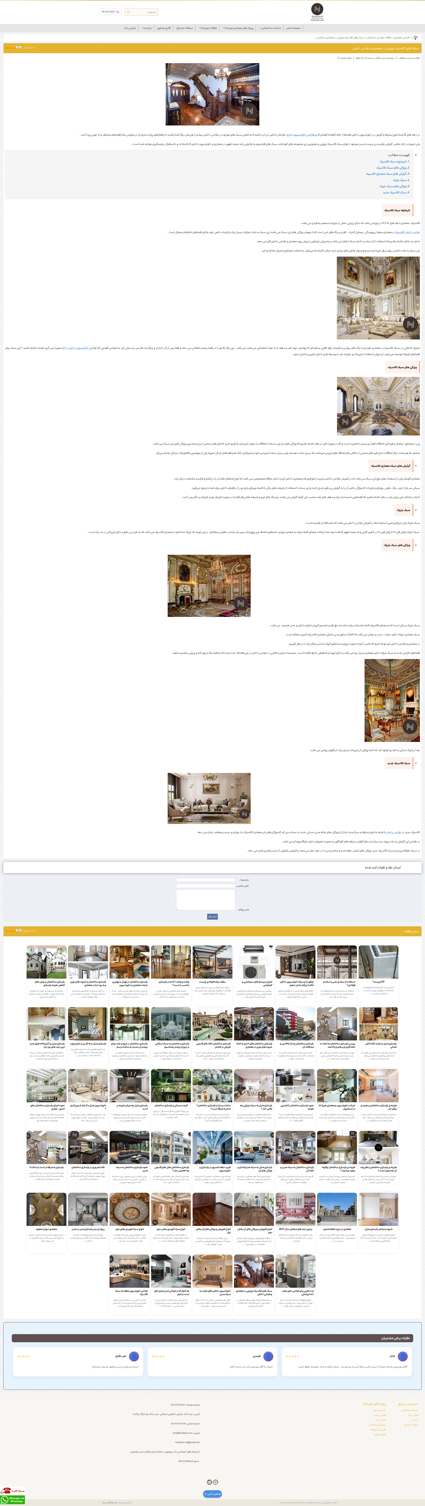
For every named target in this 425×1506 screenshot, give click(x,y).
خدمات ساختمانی (271, 28)
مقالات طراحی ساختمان (379, 37)
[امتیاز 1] (6, 47)
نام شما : (244, 880)
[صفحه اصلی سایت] (317, 12)
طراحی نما (381, 1420)
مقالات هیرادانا (209, 28)
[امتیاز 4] (11, 47)
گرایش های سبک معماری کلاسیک (386, 174)
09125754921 (110, 11)
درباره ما (148, 28)
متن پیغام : (243, 909)
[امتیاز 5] (13, 47)
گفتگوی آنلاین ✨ (212, 1494)
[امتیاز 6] (14, 47)
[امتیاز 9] (19, 47)
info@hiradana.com (183, 1433)
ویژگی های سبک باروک (392, 186)
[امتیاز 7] (16, 47)
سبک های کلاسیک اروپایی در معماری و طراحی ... (339, 37)
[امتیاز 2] (8, 47)
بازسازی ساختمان (377, 1424)
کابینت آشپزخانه (378, 1429)
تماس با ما (130, 28)
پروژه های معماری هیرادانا (239, 28)
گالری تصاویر (164, 28)
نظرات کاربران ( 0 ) (344, 58)
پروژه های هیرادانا (374, 1403)
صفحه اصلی (293, 28)
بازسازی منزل (379, 1410)
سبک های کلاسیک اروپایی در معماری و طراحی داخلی (385, 48)
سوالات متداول (184, 28)
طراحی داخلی (380, 1415)
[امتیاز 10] (21, 47)
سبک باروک (399, 180)
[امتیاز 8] (18, 47)
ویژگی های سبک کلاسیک (391, 168)
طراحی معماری (402, 37)
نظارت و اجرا (380, 1434)
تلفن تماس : (242, 886)
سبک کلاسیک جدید (394, 192)
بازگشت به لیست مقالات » (409, 58)
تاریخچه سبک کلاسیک (393, 161)
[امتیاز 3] (9, 47)
